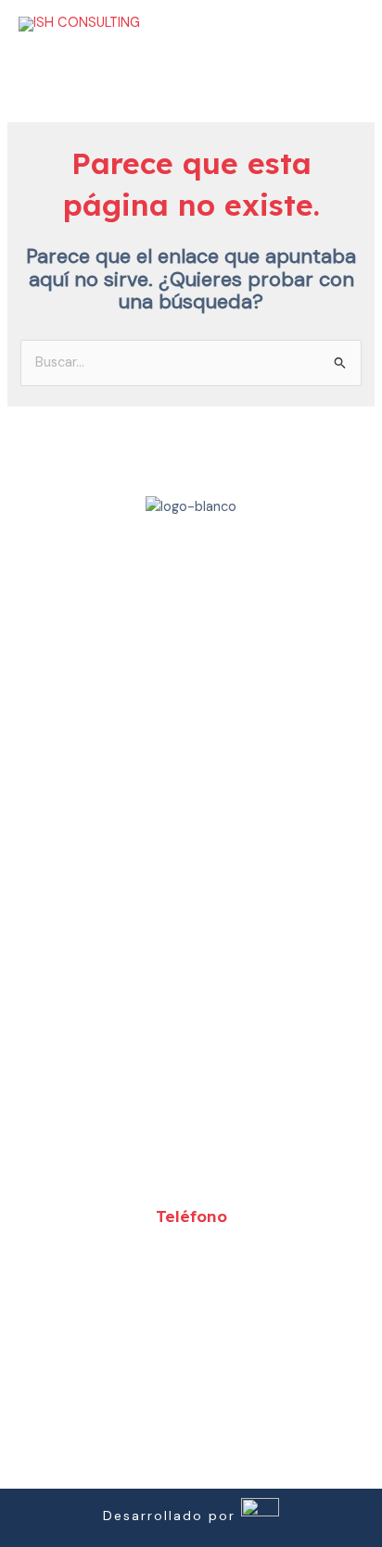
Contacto (191, 919)
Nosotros (191, 745)
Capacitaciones (191, 832)
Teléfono (191, 1216)
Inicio (191, 702)
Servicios (191, 789)
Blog (191, 876)
